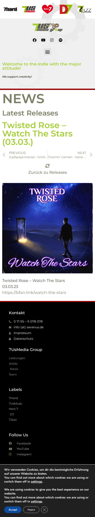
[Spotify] (60, 40)
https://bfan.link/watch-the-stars (34, 292)
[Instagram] (52, 40)
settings (36, 482)
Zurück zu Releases (47, 172)
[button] (47, 51)
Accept (13, 509)
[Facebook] (34, 40)
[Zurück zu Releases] (47, 166)
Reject (31, 509)
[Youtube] (43, 40)
